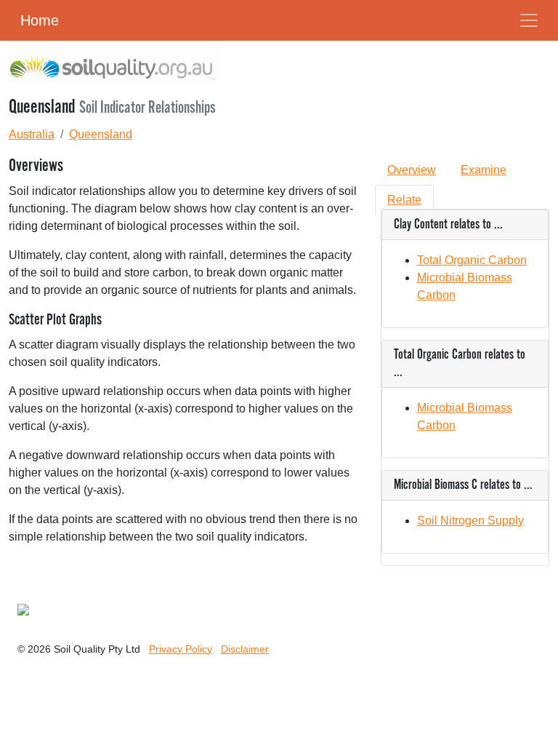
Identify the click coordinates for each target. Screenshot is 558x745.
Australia (31, 134)
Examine (483, 170)
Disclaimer (245, 649)
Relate (404, 200)
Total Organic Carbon (472, 260)
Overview (411, 170)
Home (39, 20)
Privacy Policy (180, 649)
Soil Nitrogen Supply (470, 520)
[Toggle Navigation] (529, 20)
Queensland (100, 134)
